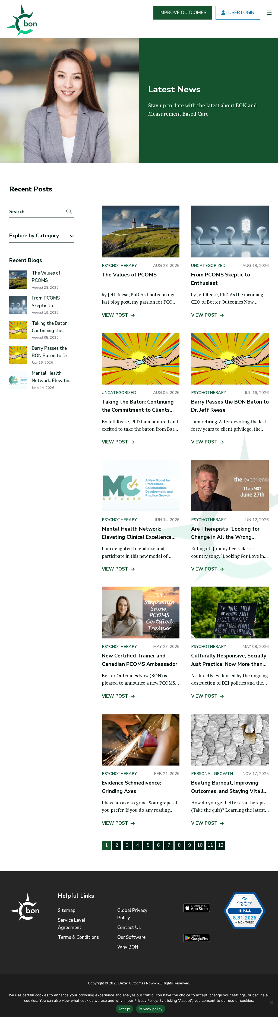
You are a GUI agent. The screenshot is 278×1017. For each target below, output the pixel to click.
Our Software (131, 937)
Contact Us (129, 927)
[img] (20, 19)
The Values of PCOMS (46, 277)
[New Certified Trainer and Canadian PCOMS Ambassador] (140, 612)
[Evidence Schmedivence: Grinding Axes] (140, 740)
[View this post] (18, 279)
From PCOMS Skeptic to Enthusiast (46, 302)
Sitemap (66, 910)
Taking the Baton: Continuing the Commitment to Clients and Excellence (50, 327)
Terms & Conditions (78, 937)
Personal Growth (212, 773)
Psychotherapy (119, 265)
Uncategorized (208, 265)
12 (220, 845)
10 (200, 845)
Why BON (127, 947)
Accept (124, 1009)
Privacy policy (151, 1009)
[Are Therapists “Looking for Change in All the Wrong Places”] (230, 486)
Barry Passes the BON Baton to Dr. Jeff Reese (50, 352)
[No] (271, 1002)
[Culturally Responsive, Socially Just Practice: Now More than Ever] (230, 612)
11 (210, 845)
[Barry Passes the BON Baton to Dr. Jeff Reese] (230, 359)
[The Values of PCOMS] (140, 231)
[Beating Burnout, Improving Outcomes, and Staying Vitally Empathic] (230, 740)
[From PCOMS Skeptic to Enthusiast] (230, 231)
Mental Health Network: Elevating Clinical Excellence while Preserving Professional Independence (52, 377)
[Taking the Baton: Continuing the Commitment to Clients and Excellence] (140, 359)
